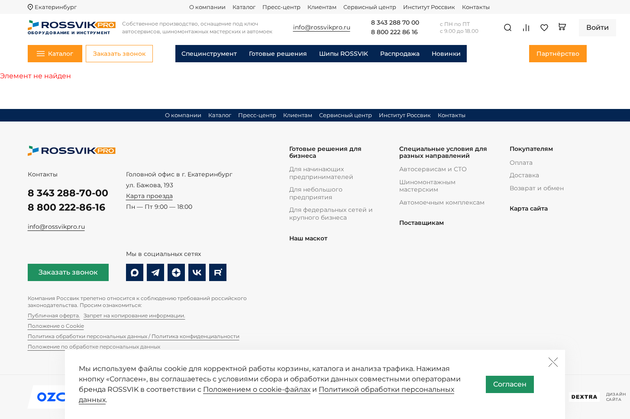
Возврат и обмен (537, 188)
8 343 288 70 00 (395, 22)
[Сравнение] (526, 27)
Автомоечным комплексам (442, 202)
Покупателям (531, 149)
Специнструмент (209, 54)
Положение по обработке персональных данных (94, 346)
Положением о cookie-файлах (256, 389)
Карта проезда (149, 196)
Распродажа (400, 54)
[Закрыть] (553, 362)
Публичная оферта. (54, 315)
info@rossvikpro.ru (56, 226)
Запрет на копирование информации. (134, 315)
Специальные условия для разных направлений (443, 152)
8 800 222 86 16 (394, 32)
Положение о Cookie (56, 326)
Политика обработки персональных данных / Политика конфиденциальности (133, 336)
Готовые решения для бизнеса (325, 152)
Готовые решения (278, 54)
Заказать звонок (68, 272)
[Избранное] (544, 27)
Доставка (524, 175)
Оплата (521, 162)
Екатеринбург (56, 7)
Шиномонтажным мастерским (427, 186)
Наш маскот (308, 238)
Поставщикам (421, 223)
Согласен (510, 384)
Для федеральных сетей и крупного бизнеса (331, 213)
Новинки (446, 54)
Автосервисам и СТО (433, 169)
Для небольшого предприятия (315, 193)
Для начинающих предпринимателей (321, 173)
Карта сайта (529, 208)
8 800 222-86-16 (66, 207)
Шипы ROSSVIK (343, 54)
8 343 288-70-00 (68, 193)
